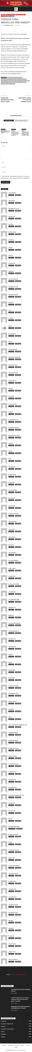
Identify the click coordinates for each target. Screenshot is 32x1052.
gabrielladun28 (13, 420)
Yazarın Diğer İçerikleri (21, 120)
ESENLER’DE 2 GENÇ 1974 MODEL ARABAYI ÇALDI (24, 99)
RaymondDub (12, 756)
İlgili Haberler (8, 120)
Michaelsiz (11, 678)
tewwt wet (11, 858)
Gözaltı (3, 80)
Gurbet (10, 443)
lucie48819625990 (13, 599)
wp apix (10, 920)
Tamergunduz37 (13, 850)
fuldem (10, 412)
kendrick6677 (12, 553)
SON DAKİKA (4, 16)
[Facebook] (14, 978)
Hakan (10, 451)
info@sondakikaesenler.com (18, 974)
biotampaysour (13, 279)
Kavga (27, 80)
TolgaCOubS (12, 889)
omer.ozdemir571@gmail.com (17, 725)
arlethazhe (11, 263)
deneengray (12, 334)
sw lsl (10, 842)
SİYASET (28, 1045)
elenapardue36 (13, 373)
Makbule (11, 615)
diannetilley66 (12, 349)
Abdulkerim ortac (13, 208)
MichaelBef (11, 670)
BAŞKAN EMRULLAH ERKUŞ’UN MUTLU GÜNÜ (5, 132)
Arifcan (10, 255)
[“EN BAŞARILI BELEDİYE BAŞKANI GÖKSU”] (5, 992)
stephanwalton (13, 834)
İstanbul (17, 80)
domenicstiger (12, 365)
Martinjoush (12, 646)
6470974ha (11, 201)
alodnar (10, 224)
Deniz (10, 341)
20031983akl (12, 193)
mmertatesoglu (13, 686)
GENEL (3, 1031)
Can (9, 310)
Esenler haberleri (6, 79)
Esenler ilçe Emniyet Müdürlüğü (18, 79)
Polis (6, 82)
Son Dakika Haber (13, 82)
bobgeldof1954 (13, 287)
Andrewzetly (12, 232)
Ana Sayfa (3, 12)
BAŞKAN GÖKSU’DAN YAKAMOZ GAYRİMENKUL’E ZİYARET (20, 1007)
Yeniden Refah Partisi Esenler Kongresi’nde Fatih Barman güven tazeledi (20, 999)
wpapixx (11, 928)
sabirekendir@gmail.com (16, 795)
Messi (10, 662)
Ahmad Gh (11, 216)
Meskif (10, 654)
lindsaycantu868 (13, 584)
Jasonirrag (11, 506)
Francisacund (12, 404)
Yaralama (12, 83)
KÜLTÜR (17, 1045)
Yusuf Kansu (12, 944)
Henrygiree (11, 467)
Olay (3, 82)
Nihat (10, 717)
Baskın (15, 77)
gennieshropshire (13, 427)
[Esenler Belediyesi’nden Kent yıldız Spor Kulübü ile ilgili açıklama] (16, 126)
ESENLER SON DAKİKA (20, 14)
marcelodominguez (14, 623)
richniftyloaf (12, 772)
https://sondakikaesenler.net (14, 916)
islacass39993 (12, 490)
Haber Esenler (10, 80)
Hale (9, 459)
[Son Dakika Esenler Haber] (16, 3)
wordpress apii (13, 912)
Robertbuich (12, 779)
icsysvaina (11, 482)
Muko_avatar (12, 701)
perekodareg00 (13, 740)
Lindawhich (11, 576)
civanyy (10, 318)
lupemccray (12, 607)
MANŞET (3, 1026)
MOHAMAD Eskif (13, 693)
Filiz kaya (11, 396)
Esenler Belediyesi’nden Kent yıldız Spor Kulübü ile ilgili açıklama (15, 133)
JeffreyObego (12, 521)
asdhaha (11, 271)
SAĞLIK (22, 1045)
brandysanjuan (13, 294)
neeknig (10, 709)
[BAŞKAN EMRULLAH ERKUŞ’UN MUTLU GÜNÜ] (5, 126)
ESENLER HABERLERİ (11, 14)
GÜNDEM (3, 1034)
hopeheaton (12, 474)
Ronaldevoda (12, 787)
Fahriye (10, 388)
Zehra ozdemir (13, 959)
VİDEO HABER (11, 16)
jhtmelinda (11, 537)
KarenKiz (11, 545)
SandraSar (11, 803)
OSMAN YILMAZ (13, 732)
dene (9, 326)
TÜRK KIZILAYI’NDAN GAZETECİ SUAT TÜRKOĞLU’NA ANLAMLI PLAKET (26, 133)
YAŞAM (3, 1037)
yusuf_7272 (11, 951)
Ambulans (9, 77)
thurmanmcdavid (13, 865)
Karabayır (22, 80)
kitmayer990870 (13, 560)
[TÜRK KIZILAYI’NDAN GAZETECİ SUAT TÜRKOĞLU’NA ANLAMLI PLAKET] (26, 126)
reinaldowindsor (13, 764)
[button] (29, 9)
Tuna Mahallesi (5, 83)
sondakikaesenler (8, 25)
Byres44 (10, 302)
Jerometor (11, 529)
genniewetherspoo (14, 435)
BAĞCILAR (10, 1045)
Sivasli (10, 819)
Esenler (20, 77)
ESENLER (9, 12)
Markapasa (11, 639)
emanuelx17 (12, 380)
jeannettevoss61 (13, 513)
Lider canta (11, 568)
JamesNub (11, 498)
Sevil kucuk (11, 811)
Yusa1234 (11, 936)
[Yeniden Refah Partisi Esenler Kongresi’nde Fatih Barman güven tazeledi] (5, 1000)
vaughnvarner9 (13, 905)
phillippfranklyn (13, 748)
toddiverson (12, 881)
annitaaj (11, 240)
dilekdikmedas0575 (14, 357)
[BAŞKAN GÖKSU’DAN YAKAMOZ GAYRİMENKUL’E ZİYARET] (5, 1009)
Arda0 (10, 247)
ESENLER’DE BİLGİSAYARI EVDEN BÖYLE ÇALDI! (7, 99)
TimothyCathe (13, 873)
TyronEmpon (12, 897)
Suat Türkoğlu (22, 82)
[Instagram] (17, 978)
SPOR (16, 1047)
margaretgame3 (13, 631)
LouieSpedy (11, 592)
